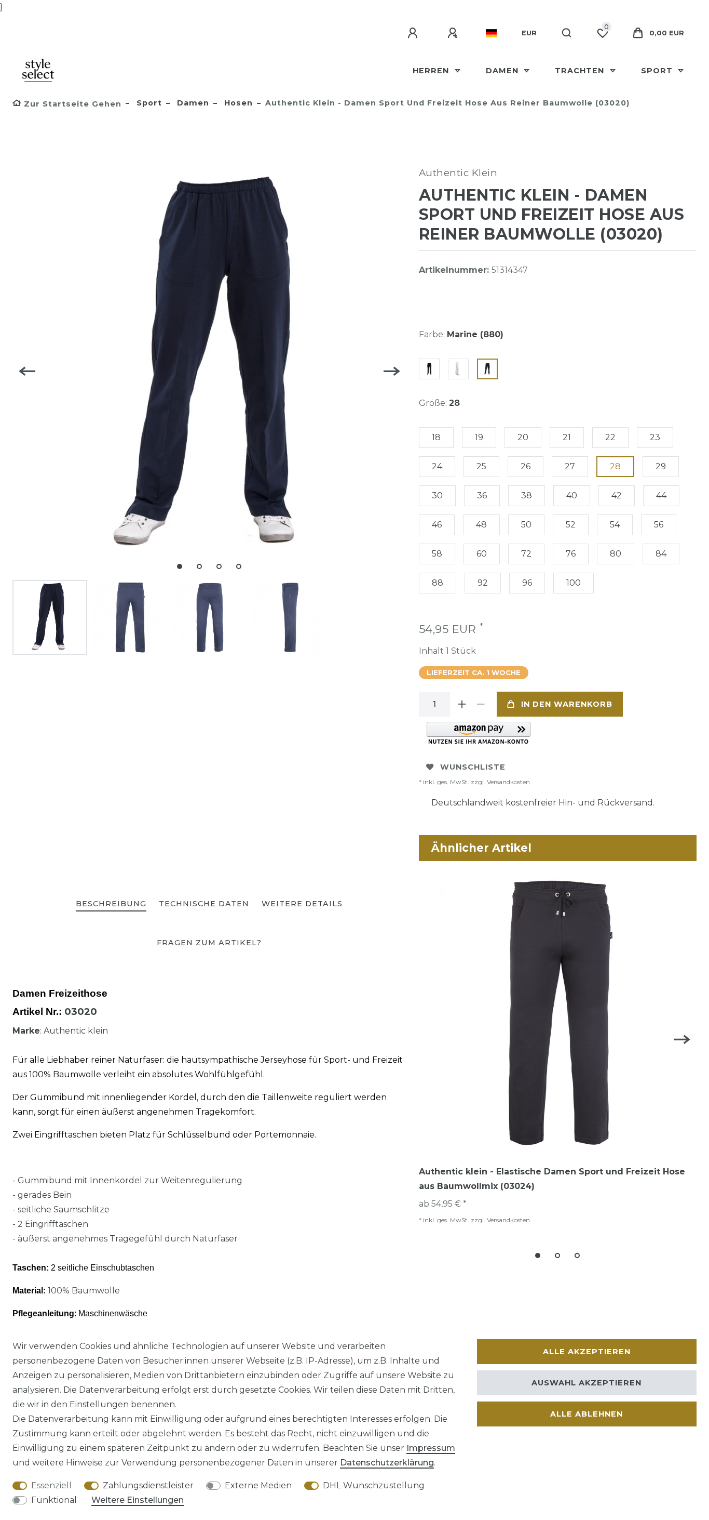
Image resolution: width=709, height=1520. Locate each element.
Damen (503, 70)
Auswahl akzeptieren (586, 1382)
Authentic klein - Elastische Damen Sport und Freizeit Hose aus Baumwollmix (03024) (552, 1179)
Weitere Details (302, 903)
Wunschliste (473, 767)
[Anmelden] (414, 33)
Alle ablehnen (586, 1414)
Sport (658, 70)
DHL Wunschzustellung (374, 1485)
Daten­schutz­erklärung (387, 1463)
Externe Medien (258, 1485)
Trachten (581, 70)
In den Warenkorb (566, 704)
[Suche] (567, 33)
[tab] (111, 904)
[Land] (491, 33)
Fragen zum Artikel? (209, 942)
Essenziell (51, 1485)
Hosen (237, 103)
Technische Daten (204, 903)
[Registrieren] (454, 33)
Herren (432, 70)
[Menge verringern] (481, 704)
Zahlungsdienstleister (148, 1485)
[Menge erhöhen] (462, 704)
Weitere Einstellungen (137, 1500)
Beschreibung (111, 903)
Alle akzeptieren (587, 1351)
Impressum (430, 1448)
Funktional (54, 1500)
